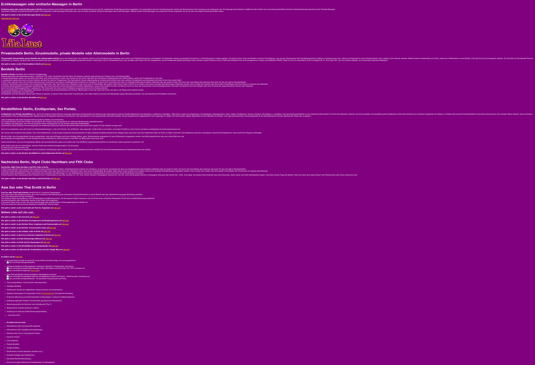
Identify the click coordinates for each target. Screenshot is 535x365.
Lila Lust (47, 15)
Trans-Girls (34, 271)
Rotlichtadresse (48, 293)
